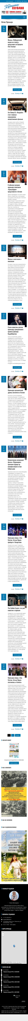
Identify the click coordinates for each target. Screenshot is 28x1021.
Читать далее (17, 89)
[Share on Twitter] (17, 93)
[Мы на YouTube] (26, 1)
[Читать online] (14, 750)
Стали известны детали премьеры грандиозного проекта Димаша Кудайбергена (15, 330)
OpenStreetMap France (17, 963)
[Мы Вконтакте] (21, 1)
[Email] (22, 93)
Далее (17, 735)
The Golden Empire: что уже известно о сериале (16, 609)
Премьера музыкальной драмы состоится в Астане (16, 391)
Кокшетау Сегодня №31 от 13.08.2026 (11, 972)
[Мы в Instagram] (19, 1)
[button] (14, 946)
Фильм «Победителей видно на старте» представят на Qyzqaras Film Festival (15, 43)
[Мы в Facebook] (15, 1)
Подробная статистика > (23, 1001)
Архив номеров (14, 763)
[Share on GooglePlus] (19, 93)
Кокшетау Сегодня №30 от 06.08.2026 (11, 977)
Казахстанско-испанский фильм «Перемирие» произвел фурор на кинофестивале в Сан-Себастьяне (16, 464)
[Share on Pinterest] (21, 93)
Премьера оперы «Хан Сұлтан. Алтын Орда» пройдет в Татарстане (15, 540)
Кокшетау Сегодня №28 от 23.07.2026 (11, 987)
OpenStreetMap (9, 962)
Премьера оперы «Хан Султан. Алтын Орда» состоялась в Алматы (15, 679)
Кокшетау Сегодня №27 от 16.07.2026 (11, 992)
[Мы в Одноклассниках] (24, 1)
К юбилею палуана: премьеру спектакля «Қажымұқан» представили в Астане (15, 188)
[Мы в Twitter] (17, 1)
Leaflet (3, 962)
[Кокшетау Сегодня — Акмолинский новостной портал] (14, 6)
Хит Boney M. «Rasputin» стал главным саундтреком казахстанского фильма (15, 115)
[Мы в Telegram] (22, 1)
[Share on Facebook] (15, 93)
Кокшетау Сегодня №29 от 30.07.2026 (11, 982)
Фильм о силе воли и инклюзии (14, 260)
